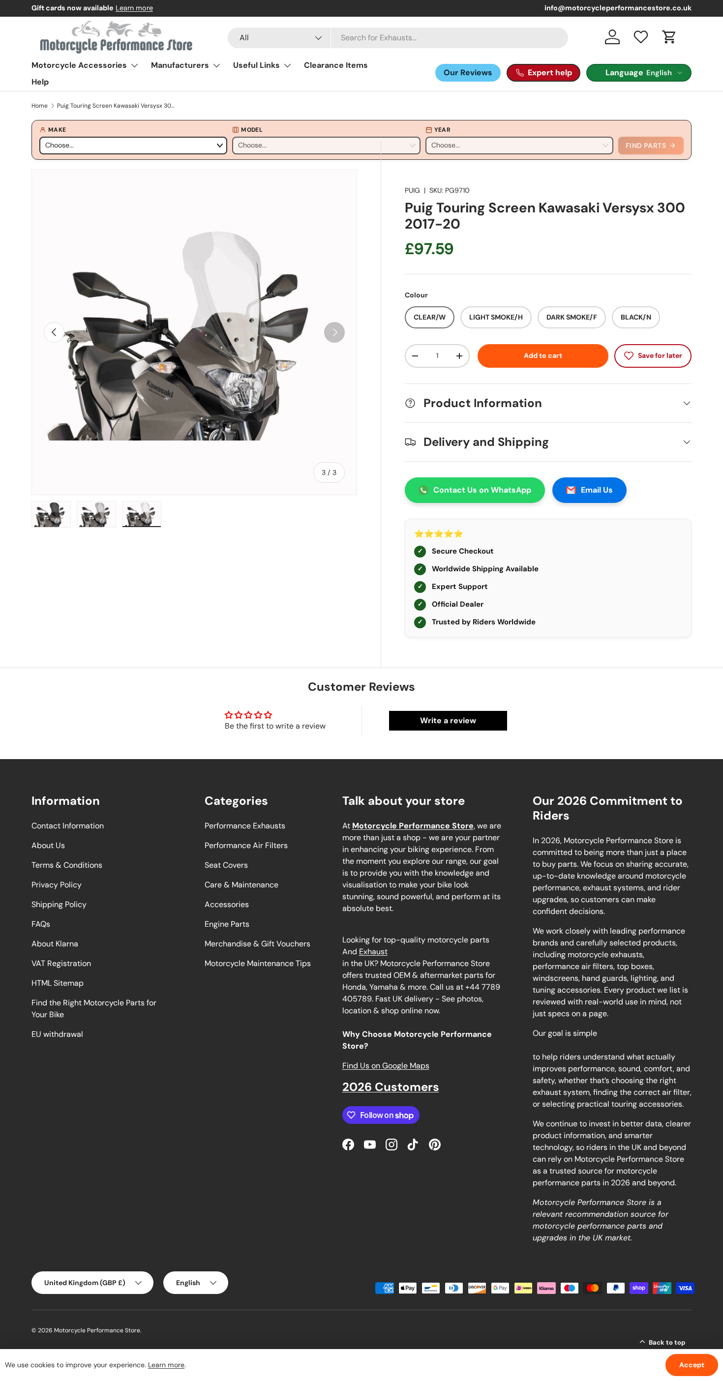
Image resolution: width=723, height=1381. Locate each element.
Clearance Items (336, 65)
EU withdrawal (57, 1034)
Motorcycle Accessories (79, 65)
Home (39, 106)
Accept (691, 1364)
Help (40, 82)
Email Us (597, 490)
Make (57, 130)
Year (442, 130)
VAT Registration (61, 963)
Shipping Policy (59, 904)
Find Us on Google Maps (385, 1065)
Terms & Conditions (66, 865)
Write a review (448, 720)
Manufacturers (180, 65)
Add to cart (543, 355)
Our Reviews (468, 72)
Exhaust (373, 951)
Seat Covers (226, 865)
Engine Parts (227, 924)
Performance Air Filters (246, 845)
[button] (669, 37)
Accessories (227, 904)
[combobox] (398, 38)
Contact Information (67, 826)
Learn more (134, 7)
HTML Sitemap (57, 983)
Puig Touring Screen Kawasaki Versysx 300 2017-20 (116, 106)
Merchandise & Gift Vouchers (257, 944)
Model (252, 130)
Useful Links (256, 65)
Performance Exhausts (245, 826)
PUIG (412, 190)
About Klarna (54, 944)
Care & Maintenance (241, 885)
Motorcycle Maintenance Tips (258, 963)
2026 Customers (390, 1086)
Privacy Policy (56, 885)
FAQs (40, 924)
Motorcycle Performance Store (97, 1330)
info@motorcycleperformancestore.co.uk (618, 7)
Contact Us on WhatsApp (482, 490)
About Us (48, 845)
